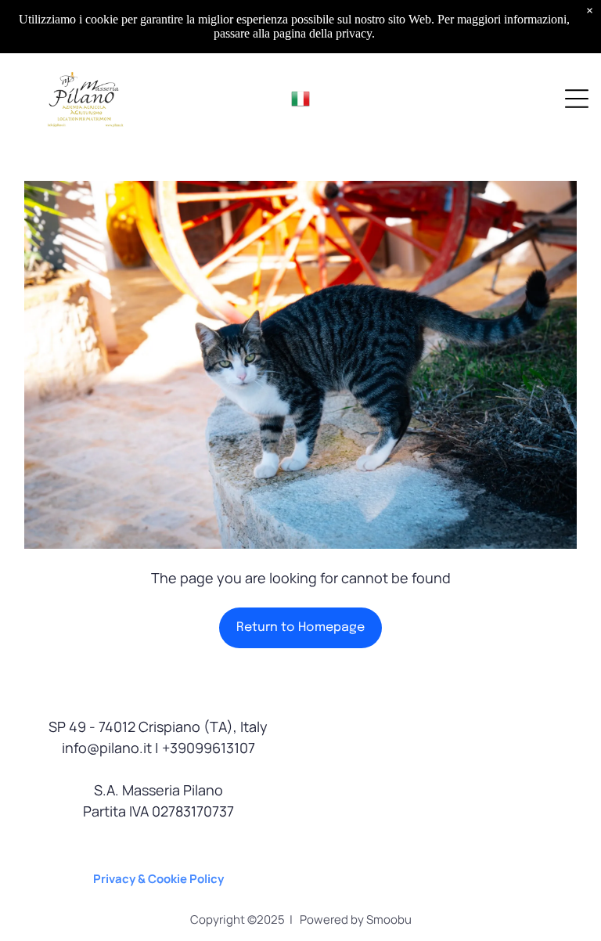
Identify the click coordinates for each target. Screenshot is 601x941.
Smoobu (389, 919)
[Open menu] (576, 98)
